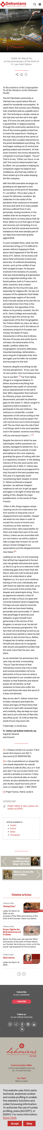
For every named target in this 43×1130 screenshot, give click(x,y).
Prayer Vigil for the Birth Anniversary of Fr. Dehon (12, 932)
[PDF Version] (25, 74)
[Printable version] (21, 74)
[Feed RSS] (22, 1029)
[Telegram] (16, 1024)
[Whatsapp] (10, 1024)
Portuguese (15, 835)
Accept (15, 1123)
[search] (34, 4)
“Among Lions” (9, 906)
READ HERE (10, 1117)
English (13, 825)
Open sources (9, 957)
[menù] (39, 4)
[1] (4, 750)
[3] (4, 792)
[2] (4, 761)
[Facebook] (22, 1024)
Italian (12, 832)
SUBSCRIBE (21, 1002)
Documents (18, 47)
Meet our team (21, 1081)
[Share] (17, 74)
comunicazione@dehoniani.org (21, 1068)
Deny (29, 1123)
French (13, 828)
